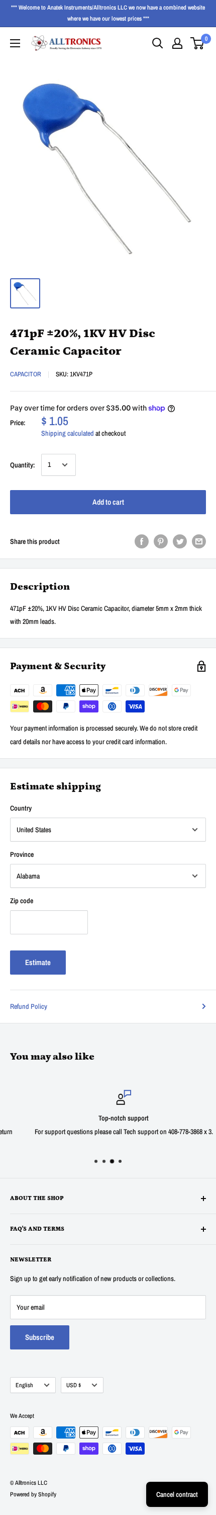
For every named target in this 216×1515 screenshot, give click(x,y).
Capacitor (25, 374)
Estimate (38, 962)
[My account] (177, 43)
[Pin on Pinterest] (161, 541)
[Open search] (157, 43)
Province (22, 854)
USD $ (73, 1385)
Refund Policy (28, 1006)
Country (21, 808)
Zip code (21, 900)
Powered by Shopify (33, 1494)
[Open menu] (15, 43)
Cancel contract (177, 1494)
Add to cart (108, 502)
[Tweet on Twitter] (180, 541)
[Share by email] (199, 541)
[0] (197, 43)
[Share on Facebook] (142, 541)
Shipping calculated (67, 433)
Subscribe (39, 1337)
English (24, 1385)
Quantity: (22, 464)
